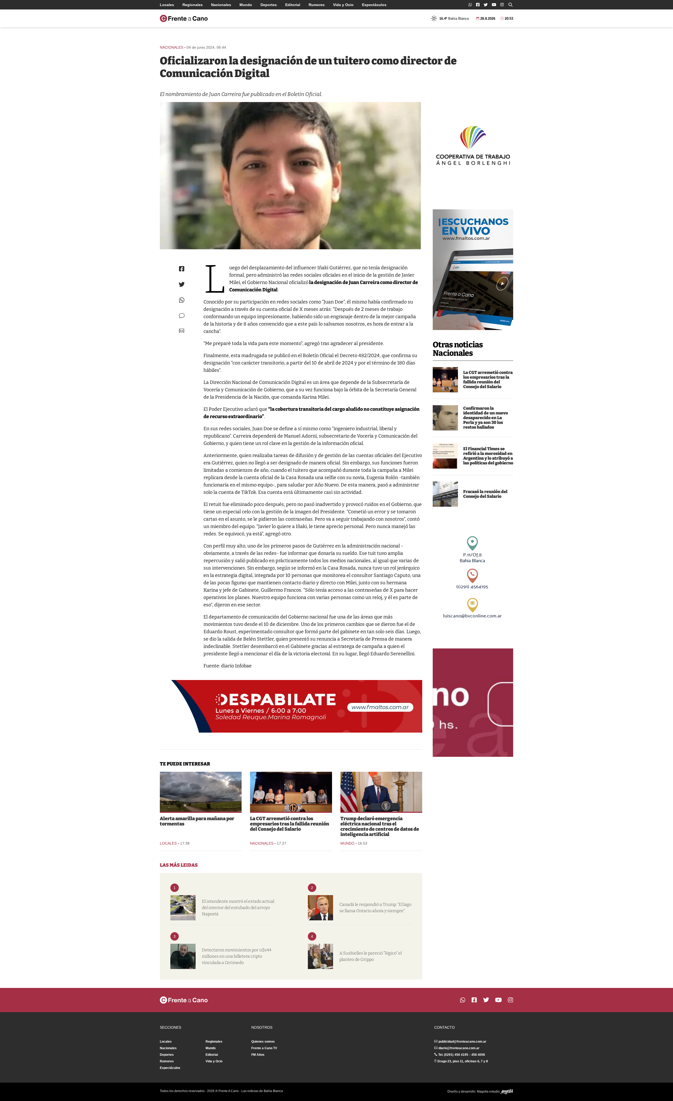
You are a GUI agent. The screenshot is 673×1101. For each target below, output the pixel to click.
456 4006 (478, 1055)
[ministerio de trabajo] (445, 494)
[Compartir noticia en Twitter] (182, 284)
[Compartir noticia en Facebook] (181, 268)
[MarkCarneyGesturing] (320, 907)
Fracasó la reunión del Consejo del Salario (485, 494)
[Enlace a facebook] (478, 4)
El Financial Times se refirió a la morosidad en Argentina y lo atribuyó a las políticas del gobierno (488, 455)
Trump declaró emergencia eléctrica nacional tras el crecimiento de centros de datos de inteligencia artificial (379, 826)
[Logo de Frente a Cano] (184, 18)
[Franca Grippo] (320, 956)
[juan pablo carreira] (291, 175)
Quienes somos (263, 1041)
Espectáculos (374, 5)
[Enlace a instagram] (502, 4)
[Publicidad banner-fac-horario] (473, 702)
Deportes (269, 5)
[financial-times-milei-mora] (445, 456)
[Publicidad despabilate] (291, 706)
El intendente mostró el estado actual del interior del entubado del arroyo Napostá (238, 907)
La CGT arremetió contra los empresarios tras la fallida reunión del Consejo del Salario (488, 379)
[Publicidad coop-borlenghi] (473, 144)
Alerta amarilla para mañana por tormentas (197, 821)
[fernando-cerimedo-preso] (183, 956)
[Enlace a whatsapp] (470, 4)
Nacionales (221, 5)
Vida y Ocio (343, 5)
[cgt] (445, 379)
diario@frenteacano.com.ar (459, 1048)
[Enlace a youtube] (494, 4)
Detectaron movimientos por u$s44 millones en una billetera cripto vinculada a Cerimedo (236, 956)
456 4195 (461, 1055)
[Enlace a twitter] (486, 4)
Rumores (317, 5)
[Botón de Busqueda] (510, 4)
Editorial (292, 5)
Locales (167, 5)
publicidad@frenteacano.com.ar (462, 1041)
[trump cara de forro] (381, 792)
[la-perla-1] (445, 417)
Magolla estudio (489, 1091)
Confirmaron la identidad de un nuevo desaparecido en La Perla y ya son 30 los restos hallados (485, 418)
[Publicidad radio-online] (473, 269)
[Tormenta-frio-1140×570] (201, 792)
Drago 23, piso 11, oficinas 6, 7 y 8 (462, 1061)
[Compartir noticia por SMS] (182, 315)
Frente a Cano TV (264, 1048)
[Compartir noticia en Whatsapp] (182, 300)
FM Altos (257, 1055)
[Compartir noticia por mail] (181, 331)
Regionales (192, 5)
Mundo (245, 5)
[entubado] (183, 907)
